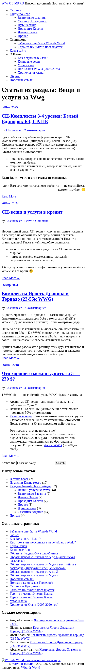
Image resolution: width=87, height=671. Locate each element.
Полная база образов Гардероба (31, 582)
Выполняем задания (32, 17)
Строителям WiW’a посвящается (40, 47)
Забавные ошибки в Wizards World (41, 43)
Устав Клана (18, 601)
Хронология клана (31, 72)
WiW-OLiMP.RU (13, 3)
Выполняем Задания (32, 493)
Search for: (9, 463)
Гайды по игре (20, 14)
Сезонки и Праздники (25, 586)
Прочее (23, 36)
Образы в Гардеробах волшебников (34, 553)
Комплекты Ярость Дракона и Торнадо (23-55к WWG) (35, 296)
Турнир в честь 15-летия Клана (31, 597)
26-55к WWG (53, 445)
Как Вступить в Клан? (25, 538)
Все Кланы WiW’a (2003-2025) (39, 69)
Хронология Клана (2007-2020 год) (34, 604)
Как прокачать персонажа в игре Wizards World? (43, 542)
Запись (14, 535)
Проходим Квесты (30, 28)
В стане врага (19, 479)
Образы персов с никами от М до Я (34, 575)
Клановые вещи (29, 61)
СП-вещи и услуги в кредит (32, 212)
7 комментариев (35, 308)
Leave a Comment (36, 221)
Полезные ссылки (22, 80)
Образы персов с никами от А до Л (34, 571)
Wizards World (30, 667)
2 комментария (34, 130)
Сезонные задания (30, 512)
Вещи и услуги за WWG (34, 490)
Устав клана (26, 65)
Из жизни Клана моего (25, 482)
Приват (15, 515)
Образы (15, 76)
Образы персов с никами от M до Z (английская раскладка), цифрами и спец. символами (43, 566)
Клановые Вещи (21, 549)
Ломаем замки (27, 32)
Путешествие (27, 25)
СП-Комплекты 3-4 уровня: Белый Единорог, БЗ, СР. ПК (40, 118)
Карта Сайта (18, 546)
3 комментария (34, 388)
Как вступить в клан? (33, 58)
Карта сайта (18, 50)
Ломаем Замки (28, 497)
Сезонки (15, 10)
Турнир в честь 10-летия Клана (31, 593)
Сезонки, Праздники (32, 21)
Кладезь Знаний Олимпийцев (30, 486)
